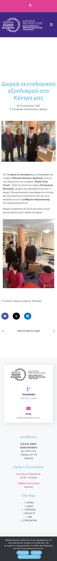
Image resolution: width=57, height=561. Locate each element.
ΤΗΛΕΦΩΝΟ (28, 394)
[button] (5, 316)
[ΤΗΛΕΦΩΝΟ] (28, 389)
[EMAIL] (28, 408)
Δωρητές (26, 301)
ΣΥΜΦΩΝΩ (23, 553)
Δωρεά (17, 301)
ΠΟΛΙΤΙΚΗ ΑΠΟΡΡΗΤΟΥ (29, 557)
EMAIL (28, 413)
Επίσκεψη (37, 301)
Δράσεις (43, 109)
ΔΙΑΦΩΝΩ (36, 553)
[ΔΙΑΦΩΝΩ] (53, 548)
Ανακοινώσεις (31, 109)
